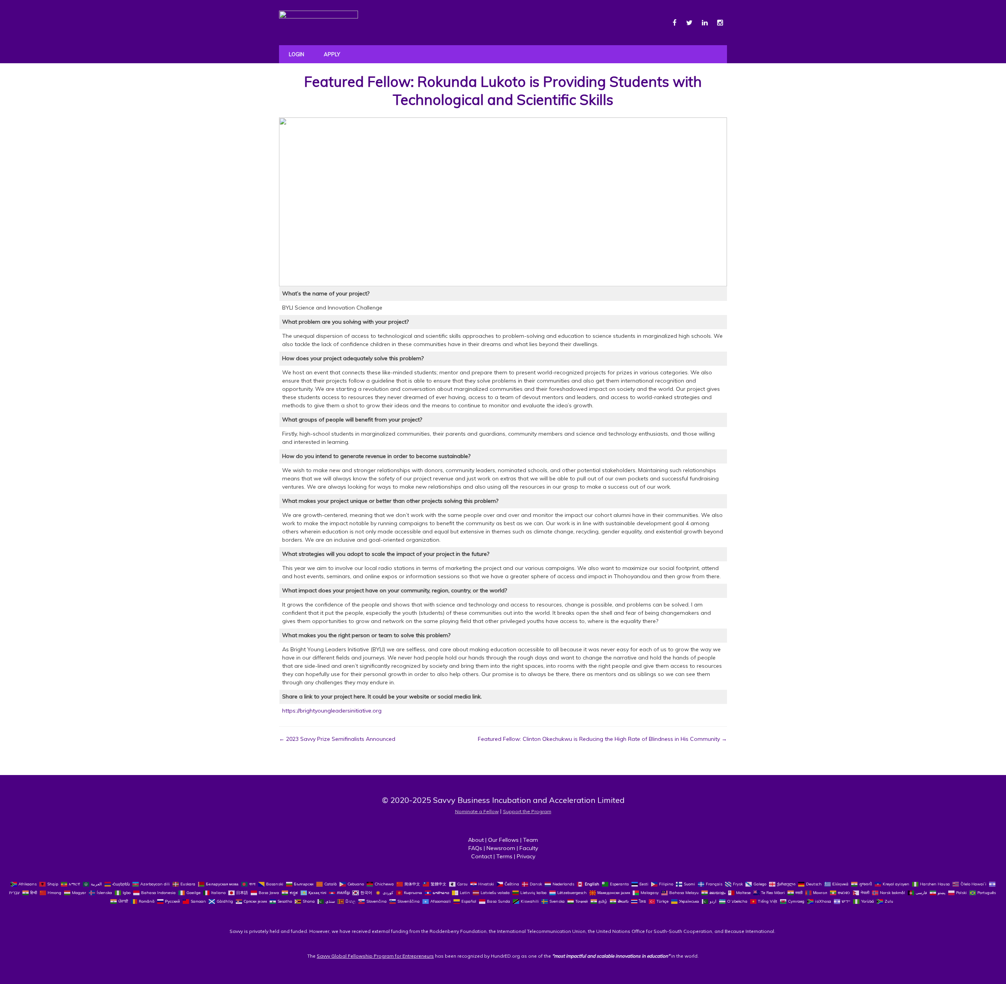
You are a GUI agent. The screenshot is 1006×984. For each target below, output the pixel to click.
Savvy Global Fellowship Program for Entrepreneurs (375, 956)
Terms (504, 856)
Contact (481, 856)
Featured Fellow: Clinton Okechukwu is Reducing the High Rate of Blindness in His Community (602, 738)
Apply (332, 54)
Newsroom (500, 848)
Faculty (529, 848)
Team (530, 839)
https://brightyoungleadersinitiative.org (332, 710)
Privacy (526, 856)
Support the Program (527, 811)
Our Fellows (503, 839)
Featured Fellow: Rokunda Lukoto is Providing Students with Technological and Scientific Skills (503, 91)
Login (296, 54)
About (476, 839)
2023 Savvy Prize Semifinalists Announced (337, 738)
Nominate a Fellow (477, 811)
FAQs (475, 848)
